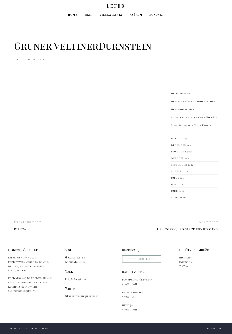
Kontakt (156, 14)
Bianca (20, 229)
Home (72, 14)
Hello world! (180, 93)
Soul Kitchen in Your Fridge (191, 125)
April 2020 (178, 197)
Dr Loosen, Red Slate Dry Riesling (187, 229)
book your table (141, 258)
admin (40, 59)
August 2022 (179, 171)
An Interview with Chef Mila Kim (194, 117)
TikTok (184, 266)
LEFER (116, 6)
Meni (88, 14)
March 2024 (179, 138)
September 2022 (182, 164)
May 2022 (177, 184)
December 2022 (182, 145)
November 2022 (182, 151)
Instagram (186, 257)
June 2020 (178, 190)
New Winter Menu (184, 109)
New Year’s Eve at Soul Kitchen (193, 101)
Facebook (185, 262)
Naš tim (135, 14)
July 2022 (177, 177)
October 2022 (181, 158)
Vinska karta (111, 14)
